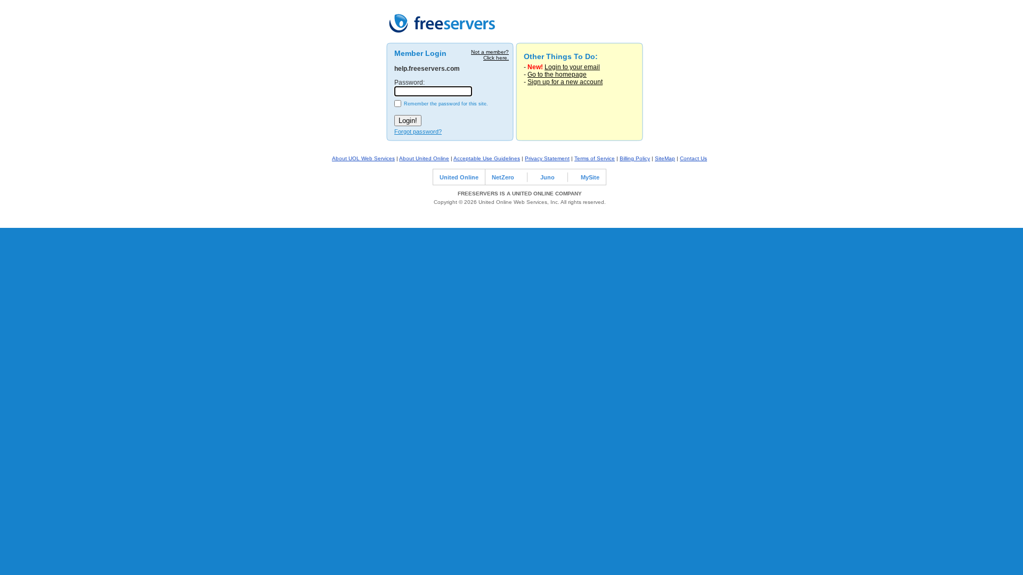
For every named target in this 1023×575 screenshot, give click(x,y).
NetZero (503, 177)
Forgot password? (418, 131)
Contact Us (693, 158)
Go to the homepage (557, 74)
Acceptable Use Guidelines (486, 158)
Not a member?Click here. (490, 55)
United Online (459, 177)
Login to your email (572, 67)
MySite (590, 177)
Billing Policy (635, 158)
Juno (547, 177)
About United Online (424, 158)
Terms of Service (594, 158)
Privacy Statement (547, 158)
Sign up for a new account (565, 82)
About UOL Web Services (363, 158)
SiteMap (665, 158)
